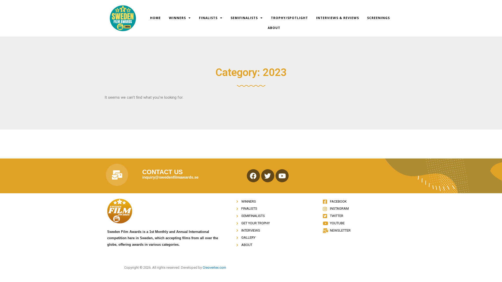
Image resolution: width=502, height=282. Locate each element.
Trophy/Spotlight (289, 18)
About (274, 28)
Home (155, 18)
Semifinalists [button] (244, 18)
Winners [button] (177, 18)
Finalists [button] (208, 18)
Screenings (378, 18)
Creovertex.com (214, 267)
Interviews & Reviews (337, 18)
